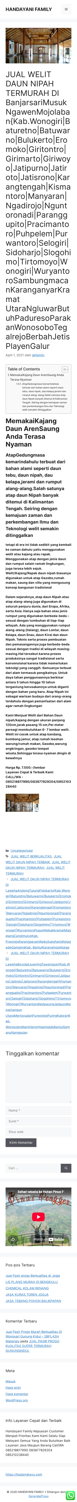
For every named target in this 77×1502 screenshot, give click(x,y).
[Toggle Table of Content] (63, 369)
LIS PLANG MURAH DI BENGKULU (32, 1282)
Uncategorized (22, 850)
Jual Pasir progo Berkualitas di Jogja (33, 1275)
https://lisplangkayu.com (24, 1474)
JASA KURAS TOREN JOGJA (27, 1294)
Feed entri (13, 1388)
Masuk (11, 1381)
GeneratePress (39, 1496)
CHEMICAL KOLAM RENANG (27, 1288)
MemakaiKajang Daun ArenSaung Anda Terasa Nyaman (37, 377)
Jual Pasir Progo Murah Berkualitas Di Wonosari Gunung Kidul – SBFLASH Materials (34, 1336)
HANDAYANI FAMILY (29, 9)
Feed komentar (17, 1394)
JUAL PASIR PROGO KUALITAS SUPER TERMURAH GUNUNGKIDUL (32, 1346)
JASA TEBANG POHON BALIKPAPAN (33, 1301)
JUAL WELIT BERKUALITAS (31, 856)
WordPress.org (17, 1400)
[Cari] (66, 1168)
